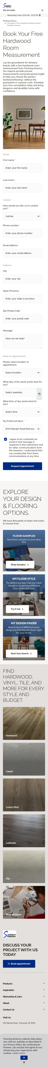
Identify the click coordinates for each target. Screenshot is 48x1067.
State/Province (11, 291)
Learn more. (19, 1053)
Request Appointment (22, 466)
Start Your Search (20, 653)
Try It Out (15, 609)
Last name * (9, 180)
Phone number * (11, 225)
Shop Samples (18, 564)
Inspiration (8, 990)
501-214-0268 (9, 10)
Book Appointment (20, 963)
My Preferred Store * (13, 421)
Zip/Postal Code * (12, 311)
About (6, 1003)
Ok (24, 1058)
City (5, 271)
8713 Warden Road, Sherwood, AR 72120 (19, 1023)
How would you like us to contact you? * (20, 207)
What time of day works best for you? (20, 402)
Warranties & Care (12, 996)
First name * (9, 160)
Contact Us (8, 1009)
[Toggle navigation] (42, 10)
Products (7, 983)
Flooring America (9, 21)
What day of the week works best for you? (22, 383)
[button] (22, 216)
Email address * (11, 245)
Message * (8, 330)
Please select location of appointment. (16, 363)
